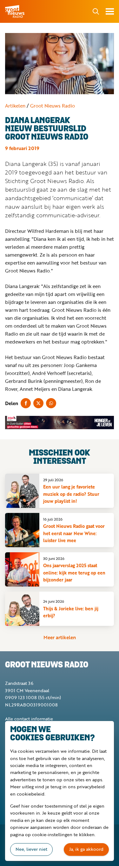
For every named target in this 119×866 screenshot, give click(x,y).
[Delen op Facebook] (26, 403)
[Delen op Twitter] (38, 403)
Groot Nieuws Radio (15, 11)
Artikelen (15, 105)
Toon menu (110, 11)
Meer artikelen (59, 637)
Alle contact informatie (29, 718)
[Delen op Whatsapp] (51, 403)
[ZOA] (59, 422)
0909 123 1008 (21, 697)
